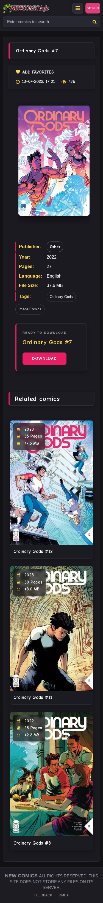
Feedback (43, 895)
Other (55, 247)
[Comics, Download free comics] (36, 8)
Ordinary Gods (61, 297)
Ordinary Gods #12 (32, 551)
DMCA (64, 895)
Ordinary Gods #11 (32, 697)
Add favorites (38, 72)
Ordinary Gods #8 (32, 843)
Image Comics (29, 309)
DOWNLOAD (44, 358)
